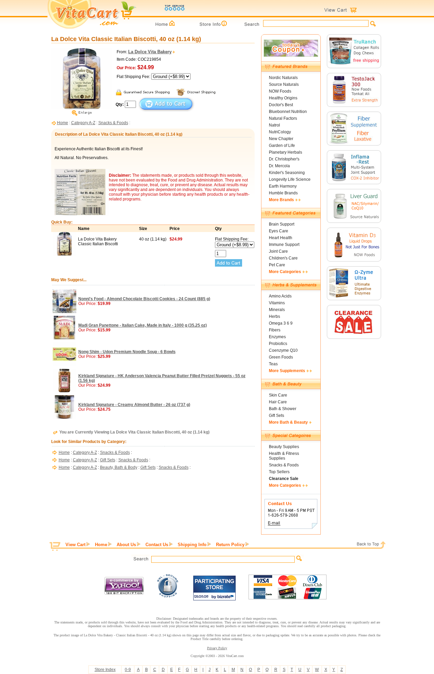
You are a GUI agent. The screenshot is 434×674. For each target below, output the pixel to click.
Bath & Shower (282, 408)
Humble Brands (283, 193)
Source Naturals (284, 84)
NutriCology (280, 132)
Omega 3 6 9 (281, 323)
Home (62, 122)
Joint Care (278, 251)
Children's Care (283, 258)
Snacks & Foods (113, 122)
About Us (126, 544)
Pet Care (277, 265)
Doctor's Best (281, 104)
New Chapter (281, 138)
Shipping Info (192, 544)
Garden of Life (282, 145)
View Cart (75, 544)
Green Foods (281, 357)
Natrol (274, 125)
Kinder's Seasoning (287, 172)
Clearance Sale (283, 478)
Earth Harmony (283, 186)
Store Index (105, 669)
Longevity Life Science (290, 179)
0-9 (128, 669)
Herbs (274, 316)
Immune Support (284, 244)
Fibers (274, 330)
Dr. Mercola (279, 165)
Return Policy (230, 544)
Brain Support (281, 224)
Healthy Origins (283, 98)
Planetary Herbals (285, 152)
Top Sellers (279, 471)
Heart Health (280, 237)
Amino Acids (280, 296)
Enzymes (277, 336)
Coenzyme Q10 (283, 350)
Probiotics (278, 343)
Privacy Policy (217, 648)
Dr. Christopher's (284, 159)
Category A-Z (83, 122)
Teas (273, 364)
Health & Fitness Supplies (284, 456)
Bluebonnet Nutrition (288, 111)
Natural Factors (283, 118)
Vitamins (277, 303)
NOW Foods (280, 91)
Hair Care (278, 402)
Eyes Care (278, 231)
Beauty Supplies (284, 446)
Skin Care (278, 395)
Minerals (277, 309)
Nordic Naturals (283, 77)
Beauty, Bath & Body (118, 467)
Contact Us (156, 544)
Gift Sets (107, 460)
